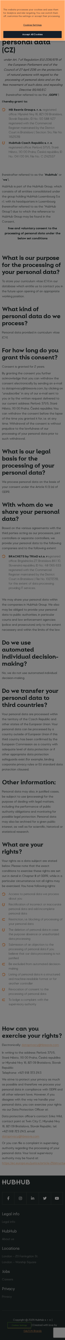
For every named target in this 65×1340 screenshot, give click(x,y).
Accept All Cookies (32, 34)
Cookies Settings (32, 25)
